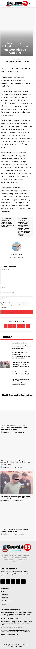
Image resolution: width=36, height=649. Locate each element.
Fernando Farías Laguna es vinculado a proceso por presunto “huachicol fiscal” (20, 364)
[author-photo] (1, 432)
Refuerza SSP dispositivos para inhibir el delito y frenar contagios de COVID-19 (7, 223)
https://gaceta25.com (16, 257)
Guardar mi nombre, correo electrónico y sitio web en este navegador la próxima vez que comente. (15, 305)
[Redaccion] (16, 246)
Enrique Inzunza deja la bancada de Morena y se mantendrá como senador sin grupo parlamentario (21, 345)
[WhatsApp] (19, 326)
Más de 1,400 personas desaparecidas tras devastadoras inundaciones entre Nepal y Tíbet (21, 355)
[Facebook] (5, 326)
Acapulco (15, 39)
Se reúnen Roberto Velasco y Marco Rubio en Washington (21, 373)
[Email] (23, 326)
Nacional (3, 618)
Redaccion (19, 59)
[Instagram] (8, 581)
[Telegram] (28, 326)
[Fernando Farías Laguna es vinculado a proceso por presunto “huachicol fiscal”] (5, 364)
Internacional (5, 627)
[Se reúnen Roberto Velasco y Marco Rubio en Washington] (5, 372)
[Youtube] (18, 581)
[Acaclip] (23, 581)
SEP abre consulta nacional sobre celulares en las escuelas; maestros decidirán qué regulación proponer (22, 382)
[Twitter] (10, 326)
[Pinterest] (14, 326)
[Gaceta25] (17, 4)
